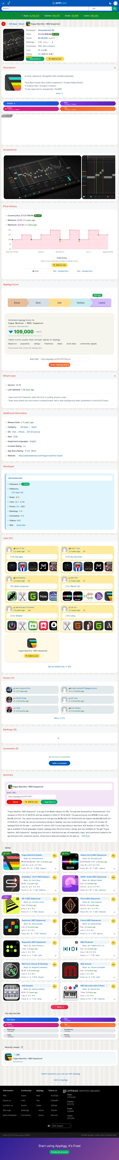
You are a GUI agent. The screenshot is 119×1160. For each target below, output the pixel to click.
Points (24, 1105)
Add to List (56, 59)
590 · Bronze (39, 912)
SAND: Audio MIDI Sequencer (93, 877)
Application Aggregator (89, 1090)
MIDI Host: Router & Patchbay (35, 964)
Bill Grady (22, 698)
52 (18, 506)
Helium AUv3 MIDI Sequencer (93, 855)
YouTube (54, 1095)
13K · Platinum (40, 934)
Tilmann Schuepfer (98, 967)
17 (39, 54)
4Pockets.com (96, 858)
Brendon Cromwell (26, 607)
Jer (75, 607)
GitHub (54, 1105)
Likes (70, 616)
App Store (34, 59)
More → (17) (59, 718)
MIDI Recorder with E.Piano (92, 985)
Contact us (8, 1105)
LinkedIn (54, 1100)
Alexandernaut (15, 478)
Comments (26, 1115)
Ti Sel (22, 548)
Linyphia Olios (24, 688)
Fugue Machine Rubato (32, 855)
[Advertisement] (59, 129)
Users (23, 1095)
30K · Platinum (100, 890)
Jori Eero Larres (38, 902)
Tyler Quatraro (96, 902)
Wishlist (16, 616)
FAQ (4, 1095)
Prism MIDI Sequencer (90, 898)
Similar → (11, 103)
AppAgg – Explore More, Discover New (102, 1135)
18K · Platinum (99, 999)
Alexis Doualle (37, 924)
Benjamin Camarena (39, 967)
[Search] (115, 9)
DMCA (27, 1135)
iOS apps (16, 557)
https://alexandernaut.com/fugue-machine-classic (41, 455)
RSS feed (85, 836)
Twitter (54, 1110)
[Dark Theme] (110, 3)
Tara (75, 698)
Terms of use (8, 1135)
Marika (22, 578)
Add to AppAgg (61, 1080)
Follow (26, 484)
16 (87, 868)
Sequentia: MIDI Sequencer (34, 942)
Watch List (72, 586)
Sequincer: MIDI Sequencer (34, 920)
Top (38, 1100)
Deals (38, 1105)
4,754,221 (34, 15)
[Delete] (22, 1047)
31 (39, 50)
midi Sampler (27, 985)
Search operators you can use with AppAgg (60, 1074)
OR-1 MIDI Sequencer (31, 898)
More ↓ (59, 93)
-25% (30, 862)
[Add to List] (54, 855)
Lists (23, 1100)
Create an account (59, 1152)
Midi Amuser (86, 964)
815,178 (56, 15)
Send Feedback (10, 1115)
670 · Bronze (38, 977)
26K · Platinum (100, 912)
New (38, 1095)
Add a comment (49, 46)
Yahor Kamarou (38, 946)
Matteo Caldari (96, 880)
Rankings (25, 1110)
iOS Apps (16, 492)
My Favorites (73, 557)
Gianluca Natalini (38, 989)
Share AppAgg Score (59, 365)
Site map (7, 1110)
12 (27, 865)
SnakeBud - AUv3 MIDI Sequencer (36, 877)
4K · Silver (38, 999)
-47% (87, 862)
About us (7, 1100)
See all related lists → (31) (59, 666)
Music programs (19, 586)
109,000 (47, 38)
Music (24, 858)
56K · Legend (40, 868)
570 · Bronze (98, 934)
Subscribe (21, 525)
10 (85, 865)
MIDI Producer (86, 942)
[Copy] (115, 67)
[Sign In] (115, 3)
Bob (18, 708)
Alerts (41, 1110)
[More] (55, 868)
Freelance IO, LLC (97, 946)
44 (16, 502)
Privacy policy (19, 1135)
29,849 (74, 15)
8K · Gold (96, 977)
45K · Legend (99, 868)
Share (15, 802)
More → (60, 1007)
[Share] (3, 24)
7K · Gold (95, 955)
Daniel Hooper (96, 924)
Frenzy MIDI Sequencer (90, 920)
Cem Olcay (36, 880)
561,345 (94, 15)
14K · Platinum (40, 890)
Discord (54, 1115)
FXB (76, 578)
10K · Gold (38, 955)
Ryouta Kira (95, 989)
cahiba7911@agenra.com (86, 688)
